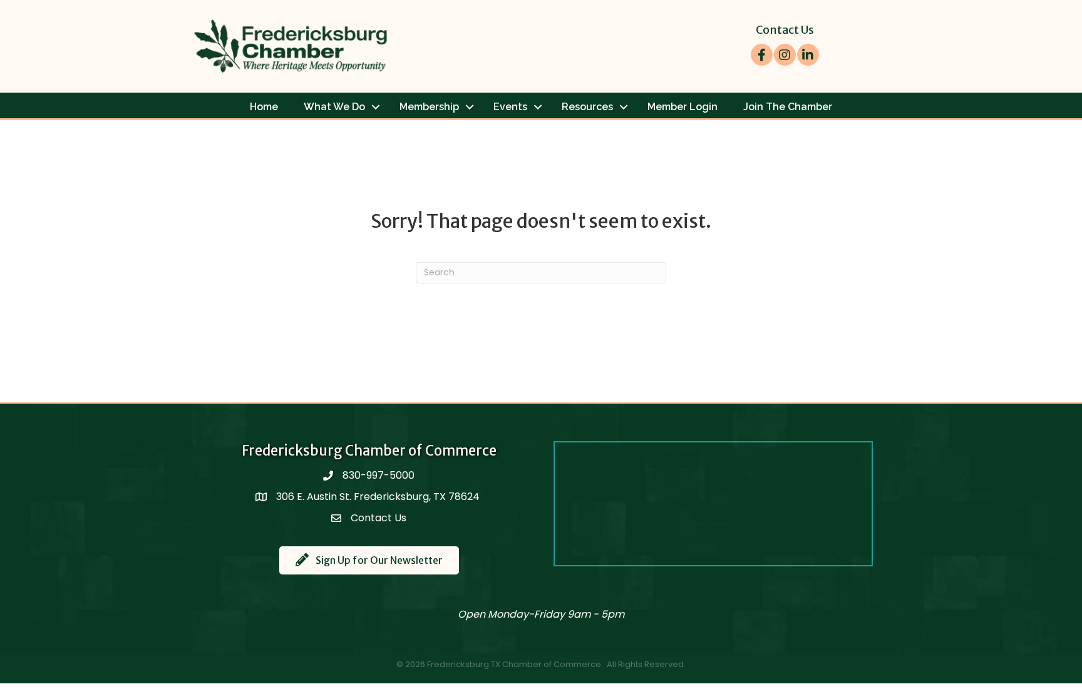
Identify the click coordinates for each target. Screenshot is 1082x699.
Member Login (682, 107)
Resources (587, 107)
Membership (429, 107)
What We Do (334, 107)
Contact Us (785, 30)
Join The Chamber (787, 107)
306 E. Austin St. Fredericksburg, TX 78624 (379, 496)
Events (510, 107)
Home (264, 107)
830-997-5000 (379, 475)
